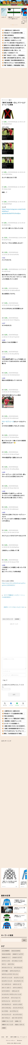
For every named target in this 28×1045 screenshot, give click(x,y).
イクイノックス (6, 960)
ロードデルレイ (6, 1017)
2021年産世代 (6, 950)
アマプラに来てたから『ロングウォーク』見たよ (15, 731)
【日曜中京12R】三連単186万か (12, 30)
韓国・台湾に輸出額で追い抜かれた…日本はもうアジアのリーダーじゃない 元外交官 (15, 57)
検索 (24, 940)
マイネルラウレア (7, 1004)
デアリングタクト (18, 987)
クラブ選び (5, 971)
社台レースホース (20, 1024)
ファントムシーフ (16, 997)
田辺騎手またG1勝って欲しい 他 (12, 50)
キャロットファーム (7, 967)
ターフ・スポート (7, 987)
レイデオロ (5, 1011)
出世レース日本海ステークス (11, 52)
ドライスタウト (6, 991)
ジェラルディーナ (19, 981)
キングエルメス (18, 967)
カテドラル (11, 964)
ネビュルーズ (16, 991)
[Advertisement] (14, 83)
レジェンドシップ (7, 1014)
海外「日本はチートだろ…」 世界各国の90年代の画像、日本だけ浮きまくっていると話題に (15, 55)
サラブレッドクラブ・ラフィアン (10, 974)
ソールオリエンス (7, 984)
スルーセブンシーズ (8, 421)
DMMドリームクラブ (18, 954)
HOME (2, 1036)
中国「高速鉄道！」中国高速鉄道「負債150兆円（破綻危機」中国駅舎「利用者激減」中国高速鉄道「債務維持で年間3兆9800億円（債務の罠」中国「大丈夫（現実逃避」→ (15, 65)
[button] (3, 14)
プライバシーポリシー (10, 1040)
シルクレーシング (19, 977)
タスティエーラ (17, 984)
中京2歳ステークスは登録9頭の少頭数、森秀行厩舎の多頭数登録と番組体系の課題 (15, 32)
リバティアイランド (18, 1007)
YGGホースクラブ (17, 957)
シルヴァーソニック (7, 981)
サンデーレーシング (7, 977)
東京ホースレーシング (8, 1024)
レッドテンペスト (18, 1014)
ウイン (4, 964)
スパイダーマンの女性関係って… (12, 723)
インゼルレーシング (17, 960)
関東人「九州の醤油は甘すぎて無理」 (13, 733)
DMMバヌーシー (6, 957)
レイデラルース (14, 1011)
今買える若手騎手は (9, 35)
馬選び (4, 1028)
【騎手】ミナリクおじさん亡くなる (14, 607)
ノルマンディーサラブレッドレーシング (12, 994)
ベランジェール (6, 1001)
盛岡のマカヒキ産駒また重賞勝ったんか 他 (15, 45)
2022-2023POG (16, 950)
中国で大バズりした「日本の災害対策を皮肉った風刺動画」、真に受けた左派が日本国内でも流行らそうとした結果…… (15, 62)
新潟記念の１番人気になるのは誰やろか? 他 (15, 47)
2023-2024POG (6, 954)
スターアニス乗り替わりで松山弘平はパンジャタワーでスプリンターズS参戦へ (15, 42)
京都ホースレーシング (8, 1021)
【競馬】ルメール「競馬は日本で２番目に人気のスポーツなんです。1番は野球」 (15, 37)
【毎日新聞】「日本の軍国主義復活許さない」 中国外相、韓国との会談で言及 (15, 60)
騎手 (7, 1036)
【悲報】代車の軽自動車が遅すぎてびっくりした (15, 728)
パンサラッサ (6, 997)
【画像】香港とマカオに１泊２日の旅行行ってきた (15, 726)
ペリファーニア (16, 1001)
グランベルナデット (15, 971)
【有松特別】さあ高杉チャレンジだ (12, 40)
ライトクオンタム (7, 1007)
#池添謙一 (17, 619)
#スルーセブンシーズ (8, 619)
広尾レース (18, 1021)
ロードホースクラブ (17, 1017)
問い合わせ (19, 1040)
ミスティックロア (18, 1004)
